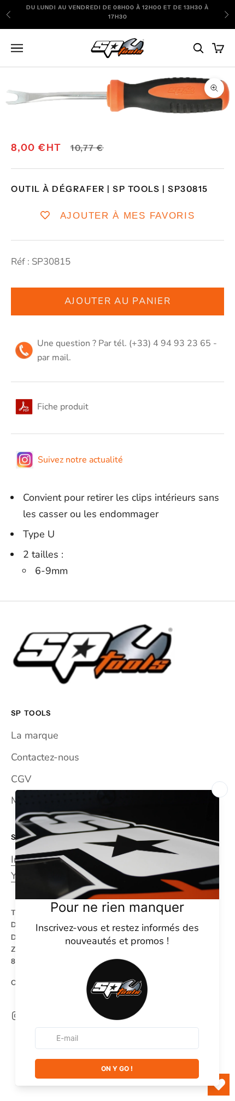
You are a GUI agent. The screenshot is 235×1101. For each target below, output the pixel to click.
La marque (34, 735)
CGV (21, 779)
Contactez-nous (45, 757)
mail (60, 358)
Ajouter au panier (117, 301)
